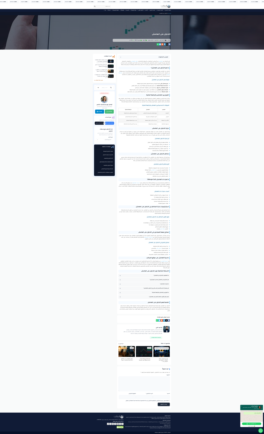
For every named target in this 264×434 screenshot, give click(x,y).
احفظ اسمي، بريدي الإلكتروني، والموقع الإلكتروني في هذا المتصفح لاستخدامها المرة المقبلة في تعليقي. (147, 400)
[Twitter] (118, 424)
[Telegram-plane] (115, 424)
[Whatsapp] (110, 424)
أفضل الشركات (160, 10)
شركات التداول (168, 10)
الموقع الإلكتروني (132, 393)
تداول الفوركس (134, 61)
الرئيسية (169, 13)
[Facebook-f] (122, 424)
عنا (105, 10)
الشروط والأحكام (163, 423)
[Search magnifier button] (95, 6)
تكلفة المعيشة (116, 10)
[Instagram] (120, 424)
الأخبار (146, 10)
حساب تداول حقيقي (109, 123)
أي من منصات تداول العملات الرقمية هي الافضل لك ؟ (163, 360)
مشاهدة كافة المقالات (156, 337)
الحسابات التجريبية (148, 237)
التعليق (168, 375)
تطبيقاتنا (122, 10)
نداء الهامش (154, 170)
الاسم (168, 393)
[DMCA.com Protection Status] (120, 428)
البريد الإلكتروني (149, 393)
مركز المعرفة (133, 10)
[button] (169, 44)
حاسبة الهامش (164, 261)
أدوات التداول (152, 10)
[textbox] (104, 139)
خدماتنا (109, 10)
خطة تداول (162, 229)
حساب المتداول (136, 183)
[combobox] (104, 139)
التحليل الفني (140, 10)
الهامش (161, 61)
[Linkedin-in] (113, 424)
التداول (144, 40)
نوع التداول (110, 137)
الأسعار (127, 10)
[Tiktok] (108, 424)
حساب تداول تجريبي (99, 123)
